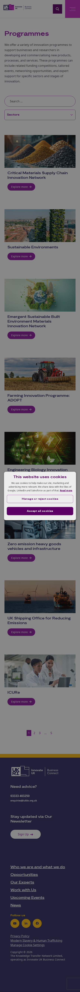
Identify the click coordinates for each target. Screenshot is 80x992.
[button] (40, 499)
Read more (66, 490)
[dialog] (40, 496)
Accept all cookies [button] (40, 511)
